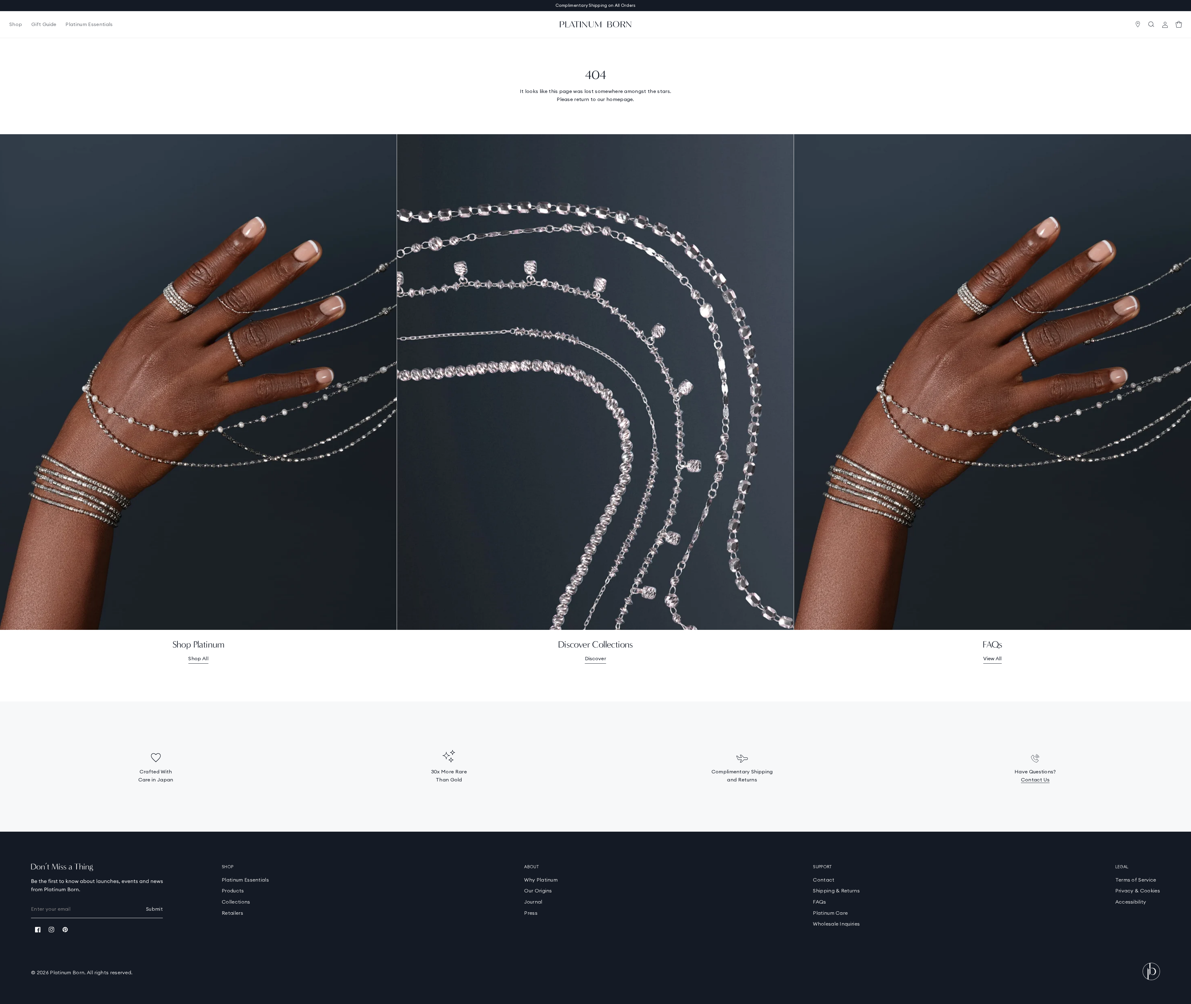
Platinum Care (830, 913)
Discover (595, 658)
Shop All (198, 658)
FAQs (819, 902)
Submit (154, 909)
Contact (823, 880)
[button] (16, 24)
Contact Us (1035, 779)
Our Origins (538, 890)
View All (992, 658)
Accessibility (1130, 902)
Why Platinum (541, 880)
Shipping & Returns (836, 890)
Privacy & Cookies (1137, 890)
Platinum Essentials (245, 880)
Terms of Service (1135, 880)
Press (531, 913)
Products (233, 890)
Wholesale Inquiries (836, 924)
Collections (236, 902)
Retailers (232, 913)
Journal (533, 902)
